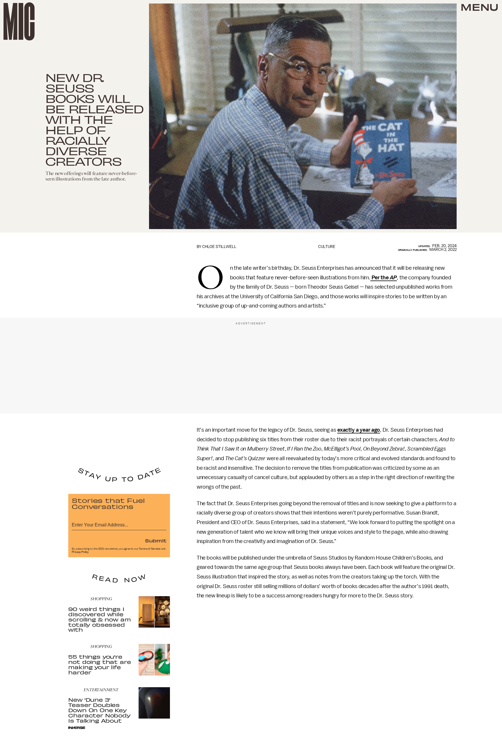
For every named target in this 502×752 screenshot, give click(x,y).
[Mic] (19, 21)
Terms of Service (149, 548)
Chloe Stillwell (219, 246)
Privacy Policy (80, 552)
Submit (155, 540)
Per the (383, 278)
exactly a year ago (358, 430)
